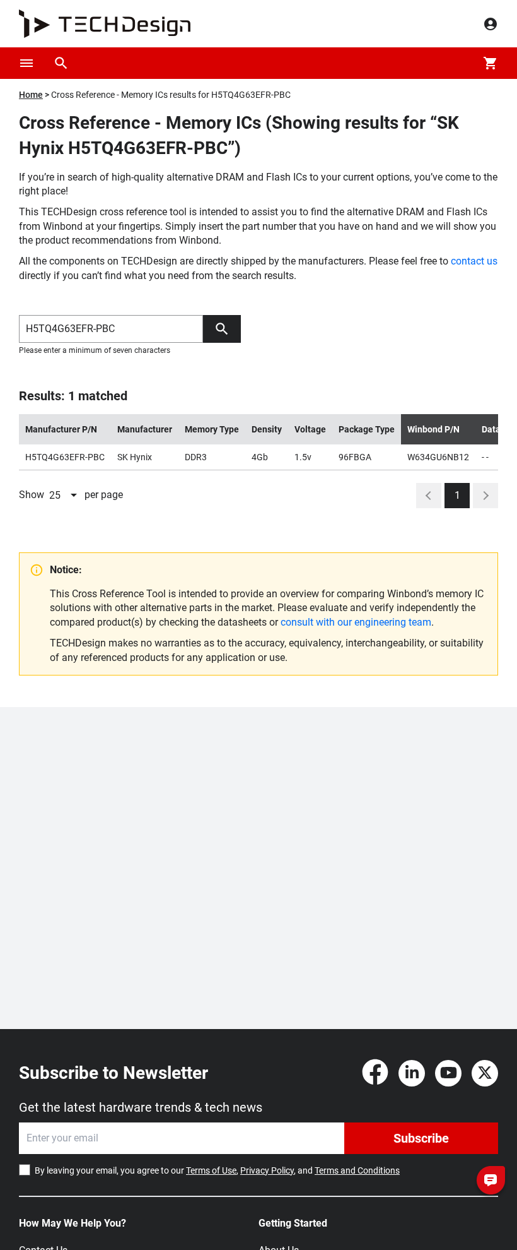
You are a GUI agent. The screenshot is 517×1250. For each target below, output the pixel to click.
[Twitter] (485, 1073)
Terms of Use (211, 1170)
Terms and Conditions (357, 1170)
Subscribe (421, 1138)
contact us (474, 261)
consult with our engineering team (356, 622)
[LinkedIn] (411, 1073)
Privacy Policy (267, 1170)
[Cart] (490, 63)
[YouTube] (448, 1073)
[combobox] (64, 495)
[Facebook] (375, 1073)
